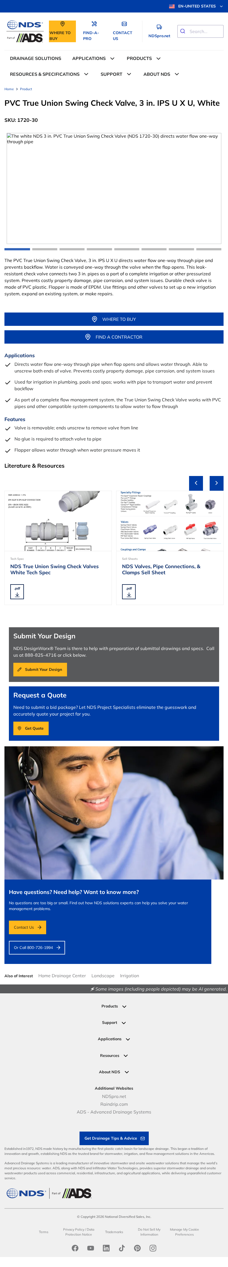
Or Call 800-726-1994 (33, 947)
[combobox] (200, 31)
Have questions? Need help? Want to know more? (74, 891)
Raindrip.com (114, 1104)
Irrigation (129, 975)
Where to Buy (119, 319)
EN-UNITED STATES (197, 6)
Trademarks (114, 1232)
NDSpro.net (114, 1096)
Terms (43, 1232)
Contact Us (24, 927)
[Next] (217, 483)
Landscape (103, 975)
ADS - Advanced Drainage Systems (114, 1112)
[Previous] (196, 483)
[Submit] (184, 31)
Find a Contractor (119, 337)
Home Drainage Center (62, 975)
